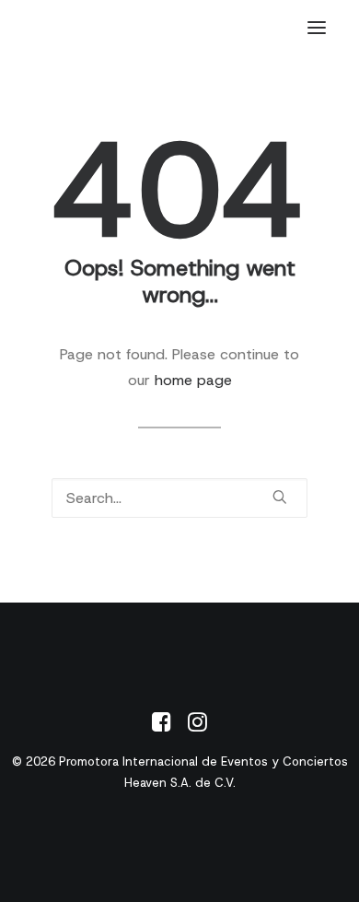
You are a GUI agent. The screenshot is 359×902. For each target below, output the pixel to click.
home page (193, 380)
